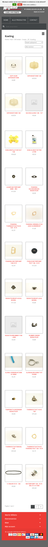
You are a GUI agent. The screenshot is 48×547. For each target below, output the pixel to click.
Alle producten (19, 20)
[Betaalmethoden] (10, 534)
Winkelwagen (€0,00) (34, 9)
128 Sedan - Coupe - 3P (21, 39)
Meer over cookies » (29, 4)
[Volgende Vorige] (41, 507)
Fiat (11, 39)
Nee (20, 4)
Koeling (32, 39)
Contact (33, 20)
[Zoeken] (3, 26)
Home (5, 20)
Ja (14, 4)
